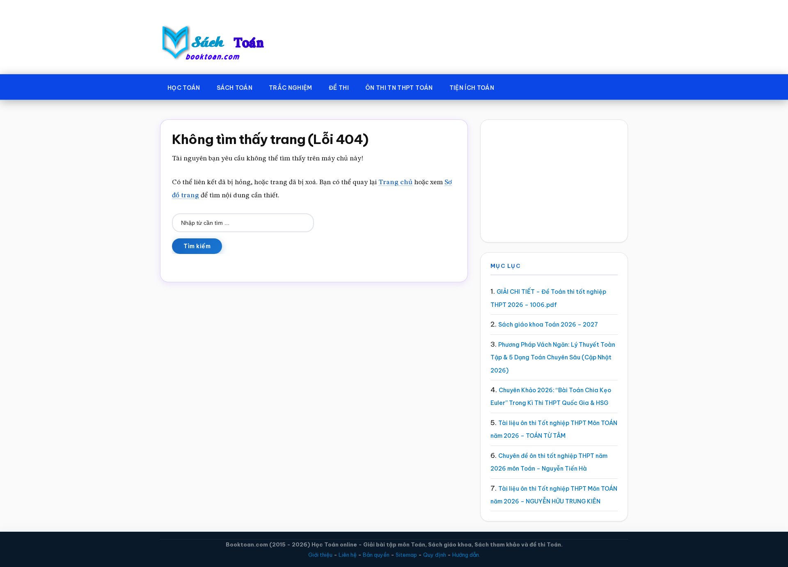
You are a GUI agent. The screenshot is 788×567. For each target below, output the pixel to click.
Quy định (434, 554)
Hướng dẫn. (466, 554)
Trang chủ (395, 182)
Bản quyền (376, 554)
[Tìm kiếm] (514, 86)
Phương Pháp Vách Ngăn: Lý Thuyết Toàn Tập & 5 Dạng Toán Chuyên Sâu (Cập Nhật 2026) (552, 357)
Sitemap (406, 554)
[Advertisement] (554, 181)
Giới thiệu (320, 554)
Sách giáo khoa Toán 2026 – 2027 (548, 324)
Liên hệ (348, 554)
